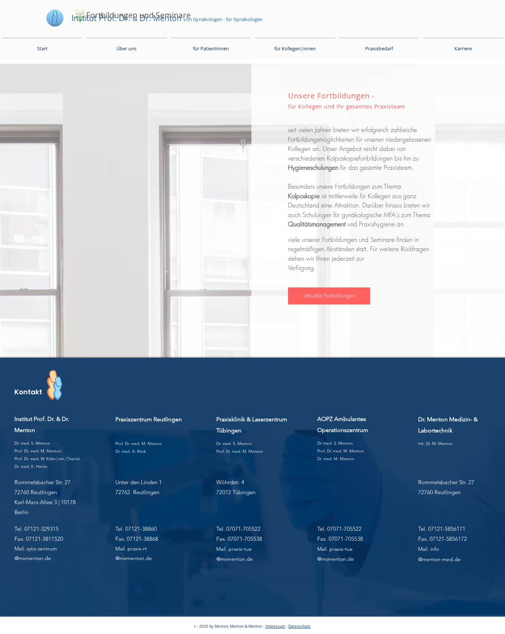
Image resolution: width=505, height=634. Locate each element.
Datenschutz (299, 626)
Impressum (275, 626)
